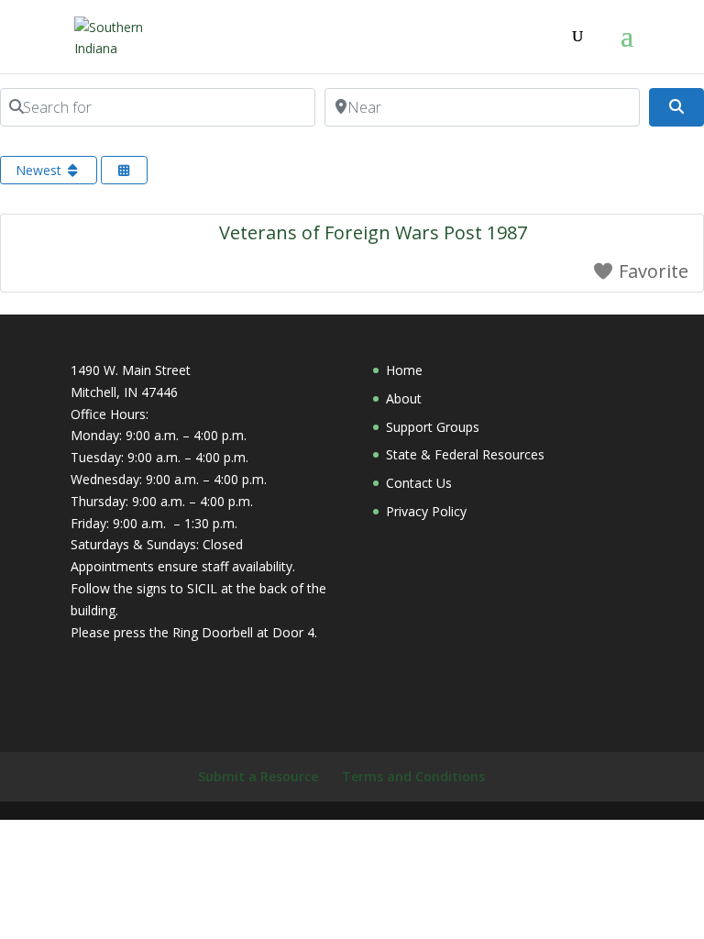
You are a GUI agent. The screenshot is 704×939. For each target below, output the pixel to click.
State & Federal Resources (465, 454)
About (404, 398)
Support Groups (432, 427)
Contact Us (419, 483)
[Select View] (124, 170)
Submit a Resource (258, 776)
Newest (40, 170)
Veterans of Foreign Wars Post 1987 (373, 232)
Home (404, 370)
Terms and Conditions (413, 776)
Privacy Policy (426, 511)
